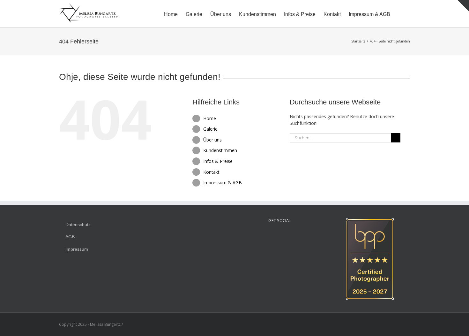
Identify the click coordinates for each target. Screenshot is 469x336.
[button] (400, 13)
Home (209, 118)
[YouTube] (288, 235)
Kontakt (211, 172)
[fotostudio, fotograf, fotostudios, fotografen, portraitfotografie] (370, 222)
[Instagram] (271, 235)
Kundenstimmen (220, 150)
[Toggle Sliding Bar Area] (463, 5)
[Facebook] (279, 235)
